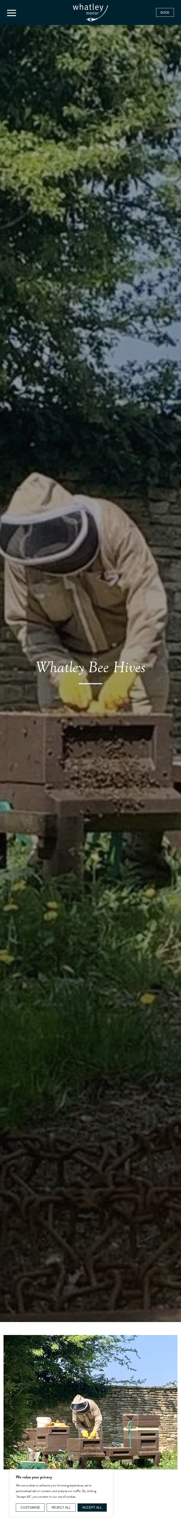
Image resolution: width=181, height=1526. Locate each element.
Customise (30, 1507)
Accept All (92, 1507)
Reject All (61, 1507)
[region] (61, 1493)
